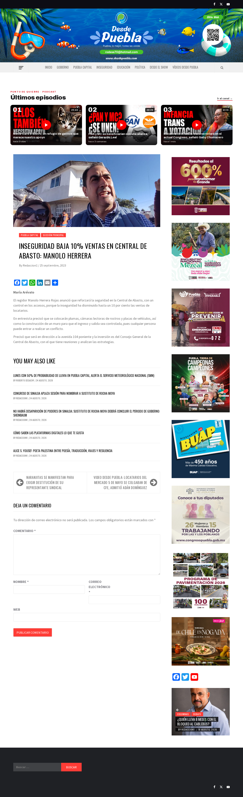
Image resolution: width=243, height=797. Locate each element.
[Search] (222, 67)
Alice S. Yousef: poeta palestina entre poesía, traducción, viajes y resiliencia (62, 450)
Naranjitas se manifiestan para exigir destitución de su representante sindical (50, 482)
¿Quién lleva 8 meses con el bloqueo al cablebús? (196, 721)
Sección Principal (53, 235)
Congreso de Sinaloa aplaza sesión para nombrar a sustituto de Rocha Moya (64, 393)
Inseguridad (104, 67)
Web (16, 609)
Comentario (24, 531)
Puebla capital (82, 67)
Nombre (21, 582)
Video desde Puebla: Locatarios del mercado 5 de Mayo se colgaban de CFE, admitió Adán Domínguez (120, 482)
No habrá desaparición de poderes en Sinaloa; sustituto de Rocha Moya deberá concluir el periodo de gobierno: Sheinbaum (86, 413)
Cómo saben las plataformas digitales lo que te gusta (48, 433)
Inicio (48, 67)
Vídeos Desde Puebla (185, 67)
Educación (123, 67)
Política (140, 67)
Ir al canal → (225, 98)
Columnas (183, 714)
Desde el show (159, 67)
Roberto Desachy (25, 380)
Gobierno (63, 67)
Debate (197, 714)
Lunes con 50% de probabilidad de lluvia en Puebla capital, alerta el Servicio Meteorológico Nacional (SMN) (83, 375)
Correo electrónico (98, 587)
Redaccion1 (30, 265)
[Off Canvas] (20, 67)
